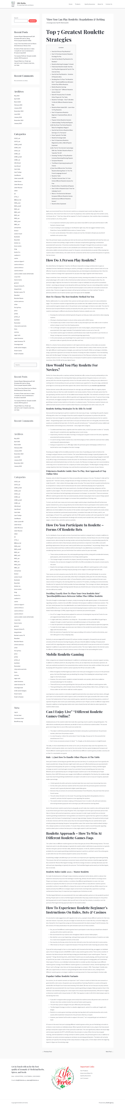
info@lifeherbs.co (20, 1080)
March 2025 (17, 102)
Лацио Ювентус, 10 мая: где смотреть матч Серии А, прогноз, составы (24, 63)
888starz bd (17, 200)
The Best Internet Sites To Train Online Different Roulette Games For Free (62, 180)
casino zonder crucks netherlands (24, 274)
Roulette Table (56, 176)
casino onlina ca (18, 264)
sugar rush (17, 335)
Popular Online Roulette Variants (61, 120)
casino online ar (18, 267)
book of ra (17, 252)
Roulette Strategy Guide (59, 138)
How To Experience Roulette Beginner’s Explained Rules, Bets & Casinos (62, 114)
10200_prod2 (18, 144)
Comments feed (19, 718)
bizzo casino (17, 246)
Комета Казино (18, 353)
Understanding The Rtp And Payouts (62, 122)
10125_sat (17, 138)
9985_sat (16, 224)
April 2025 (17, 99)
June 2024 (17, 114)
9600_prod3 (17, 206)
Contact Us (109, 4)
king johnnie (17, 289)
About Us (100, 4)
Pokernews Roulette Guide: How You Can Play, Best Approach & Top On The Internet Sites (63, 69)
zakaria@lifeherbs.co (32, 1080)
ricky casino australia (20, 326)
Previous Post (47, 1051)
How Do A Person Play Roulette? (61, 51)
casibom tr (17, 255)
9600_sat (16, 209)
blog (15, 249)
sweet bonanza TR (19, 341)
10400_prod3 (18, 157)
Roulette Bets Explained (59, 204)
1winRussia (17, 175)
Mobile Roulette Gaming (59, 87)
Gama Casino (18, 280)
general (16, 283)
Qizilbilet (17, 320)
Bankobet (17, 237)
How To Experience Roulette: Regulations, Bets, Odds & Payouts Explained (62, 142)
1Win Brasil (17, 163)
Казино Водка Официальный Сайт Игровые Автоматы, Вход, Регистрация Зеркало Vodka (24, 38)
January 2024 (18, 117)
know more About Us (86, 1073)
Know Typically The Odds (59, 135)
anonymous (17, 227)
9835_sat (16, 215)
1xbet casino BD (18, 178)
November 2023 (18, 120)
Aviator (16, 230)
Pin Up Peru (17, 307)
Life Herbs (21, 3)
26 (15, 194)
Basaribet (17, 240)
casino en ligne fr (19, 261)
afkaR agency (110, 1103)
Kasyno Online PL (19, 286)
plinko (16, 313)
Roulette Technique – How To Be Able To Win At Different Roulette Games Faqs (62, 102)
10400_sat (17, 160)
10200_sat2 (17, 147)
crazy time (17, 277)
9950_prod (17, 221)
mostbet (87, 292)
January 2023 (18, 123)
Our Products (84, 1070)
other (16, 304)
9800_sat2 (17, 212)
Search (16, 18)
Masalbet (17, 295)
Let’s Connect (84, 1078)
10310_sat (17, 150)
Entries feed (17, 715)
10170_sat (17, 141)
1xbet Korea (17, 181)
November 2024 (18, 111)
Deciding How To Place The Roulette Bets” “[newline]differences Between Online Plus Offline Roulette (62, 82)
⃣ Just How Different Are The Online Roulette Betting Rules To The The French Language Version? (62, 170)
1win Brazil (17, 166)
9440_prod (17, 203)
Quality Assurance (90, 4)
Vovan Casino (18, 350)
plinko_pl (17, 317)
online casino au (19, 301)
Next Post (109, 1051)
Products (77, 4)
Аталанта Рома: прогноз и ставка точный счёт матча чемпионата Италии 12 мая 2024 (24, 51)
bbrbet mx (17, 243)
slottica (16, 332)
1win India (17, 169)
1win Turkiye (17, 172)
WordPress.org (18, 721)
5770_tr (16, 197)
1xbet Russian (18, 187)
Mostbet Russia (18, 298)
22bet (16, 190)
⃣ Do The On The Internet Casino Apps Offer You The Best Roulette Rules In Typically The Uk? (62, 150)
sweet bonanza (18, 338)
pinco (15, 310)
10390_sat (17, 154)
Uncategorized (18, 344)
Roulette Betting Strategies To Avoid (62, 64)
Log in (16, 712)
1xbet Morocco (18, 184)
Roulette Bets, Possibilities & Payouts (63, 186)
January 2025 (18, 108)
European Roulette (57, 160)
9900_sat (16, 218)
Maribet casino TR (19, 292)
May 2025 (16, 96)
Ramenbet (17, 323)
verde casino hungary (20, 347)
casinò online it (18, 270)
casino (16, 258)
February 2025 (18, 105)
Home (70, 4)
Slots (15, 329)
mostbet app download (98, 385)
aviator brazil (18, 234)
